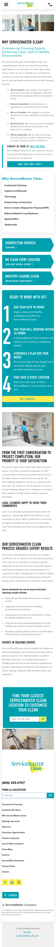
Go (43, 719)
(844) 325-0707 (37, 146)
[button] (6, 4)
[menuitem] (29, 185)
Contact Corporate (10, 838)
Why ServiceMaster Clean (14, 815)
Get (27, 399)
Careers (5, 855)
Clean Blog (7, 849)
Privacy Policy (8, 866)
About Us (6, 827)
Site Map (27, 932)
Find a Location (14, 789)
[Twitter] (19, 882)
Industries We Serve (11, 810)
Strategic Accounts (11, 821)
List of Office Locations (13, 844)
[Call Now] (50, 4)
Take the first (29, 164)
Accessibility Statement (13, 860)
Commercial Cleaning (12, 804)
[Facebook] (5, 882)
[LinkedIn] (12, 882)
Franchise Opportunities (13, 832)
